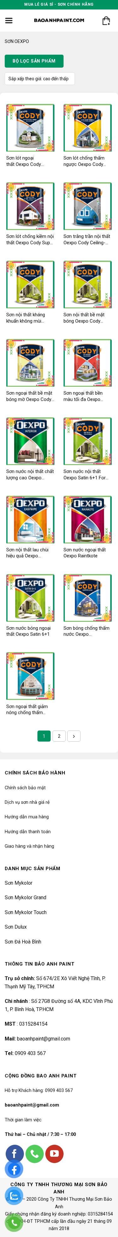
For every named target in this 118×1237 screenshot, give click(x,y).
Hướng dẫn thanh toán (28, 831)
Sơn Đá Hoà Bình (23, 942)
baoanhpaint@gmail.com (43, 1039)
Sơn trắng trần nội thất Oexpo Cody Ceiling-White (87, 239)
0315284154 (33, 1024)
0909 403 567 (30, 1053)
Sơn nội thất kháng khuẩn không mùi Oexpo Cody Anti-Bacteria (25, 318)
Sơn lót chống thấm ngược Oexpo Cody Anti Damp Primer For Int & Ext (86, 161)
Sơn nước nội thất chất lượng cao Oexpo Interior (30, 475)
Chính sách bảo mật (25, 788)
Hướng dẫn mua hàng (27, 817)
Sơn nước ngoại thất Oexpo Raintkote (85, 553)
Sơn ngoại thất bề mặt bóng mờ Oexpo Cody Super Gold (29, 396)
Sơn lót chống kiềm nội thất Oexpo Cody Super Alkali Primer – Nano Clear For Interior (30, 239)
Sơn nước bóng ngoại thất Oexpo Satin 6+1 (28, 631)
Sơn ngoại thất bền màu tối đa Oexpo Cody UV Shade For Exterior (84, 396)
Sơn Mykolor (18, 883)
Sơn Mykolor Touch (26, 912)
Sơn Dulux (16, 927)
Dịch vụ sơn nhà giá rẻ (27, 802)
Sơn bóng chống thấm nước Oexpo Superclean (87, 631)
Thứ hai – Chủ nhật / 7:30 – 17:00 (40, 1134)
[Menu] (9, 20)
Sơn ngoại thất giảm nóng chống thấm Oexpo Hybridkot (27, 710)
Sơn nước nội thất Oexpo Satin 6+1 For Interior (85, 475)
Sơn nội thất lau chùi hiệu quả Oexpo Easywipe (27, 553)
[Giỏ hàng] (106, 20)
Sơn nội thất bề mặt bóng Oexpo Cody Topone (84, 318)
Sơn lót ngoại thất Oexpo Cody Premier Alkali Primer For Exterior (27, 161)
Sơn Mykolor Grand (25, 897)
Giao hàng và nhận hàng (29, 846)
